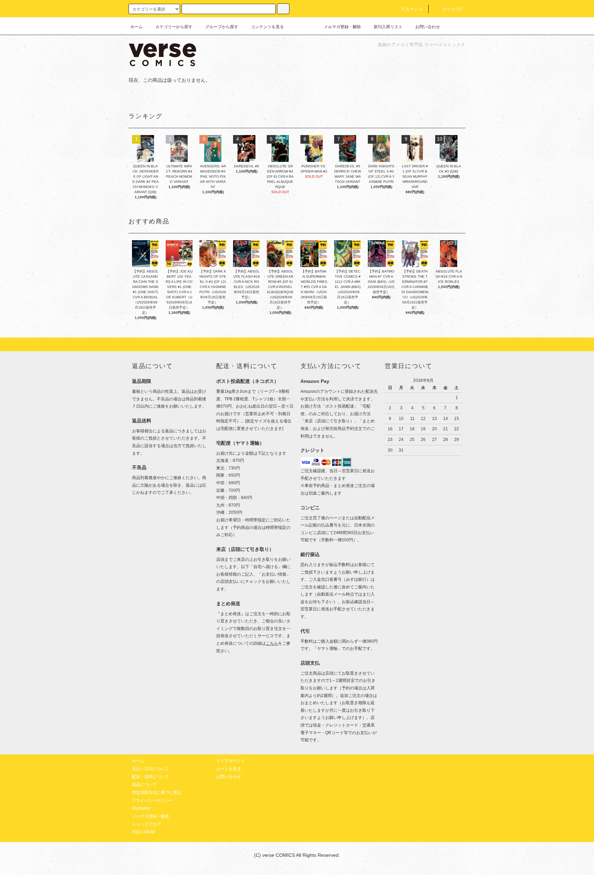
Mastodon (141, 808)
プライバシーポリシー (152, 800)
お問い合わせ (427, 26)
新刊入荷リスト (388, 26)
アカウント (412, 9)
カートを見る (228, 768)
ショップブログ (146, 824)
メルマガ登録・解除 (342, 26)
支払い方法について (150, 768)
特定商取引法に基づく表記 (157, 792)
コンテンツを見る (267, 26)
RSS (136, 832)
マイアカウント (230, 760)
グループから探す (221, 26)
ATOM (149, 832)
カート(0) (452, 9)
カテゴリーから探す (173, 26)
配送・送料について (150, 776)
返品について (144, 784)
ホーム (136, 26)
